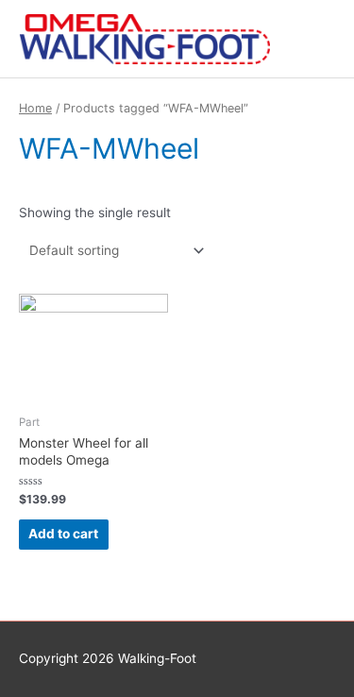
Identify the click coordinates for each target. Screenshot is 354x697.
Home (35, 108)
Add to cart (63, 533)
